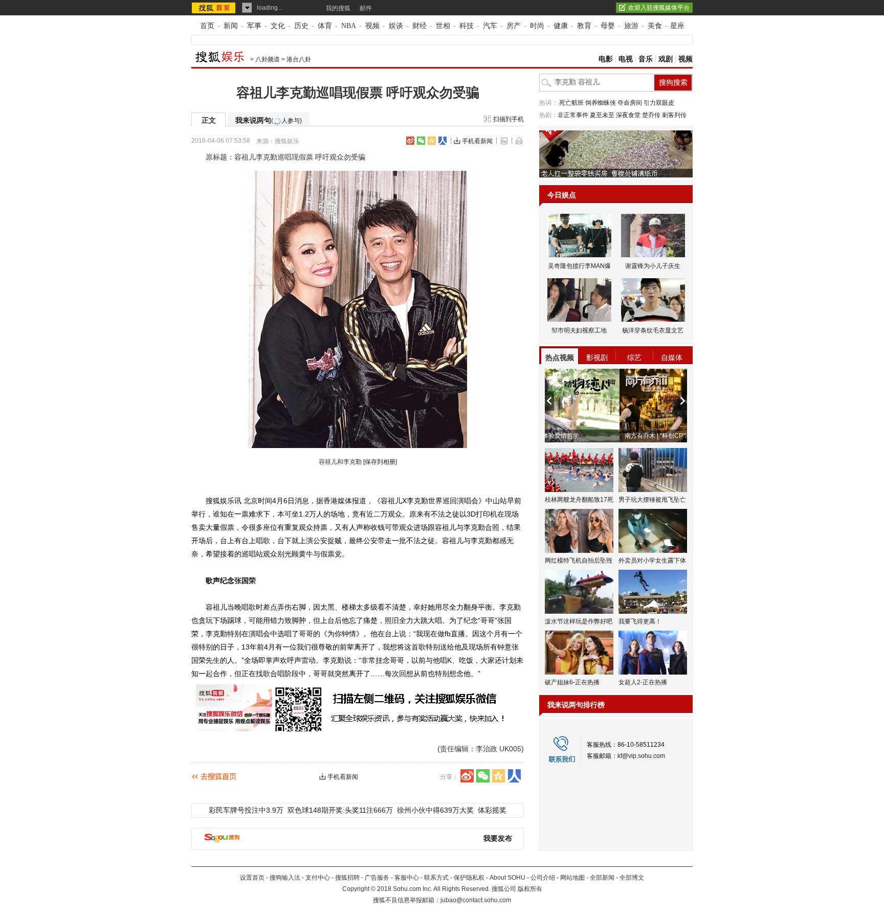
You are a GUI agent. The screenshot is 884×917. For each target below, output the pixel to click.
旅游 (631, 26)
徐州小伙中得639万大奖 (435, 810)
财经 (419, 26)
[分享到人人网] (442, 141)
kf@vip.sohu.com (641, 755)
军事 (254, 26)
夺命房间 (629, 102)
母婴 (608, 26)
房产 (513, 26)
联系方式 (436, 877)
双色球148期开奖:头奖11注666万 (340, 810)
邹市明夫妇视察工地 (579, 330)
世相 (443, 26)
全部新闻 (602, 877)
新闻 (231, 26)
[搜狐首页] (214, 7)
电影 (606, 59)
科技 (466, 26)
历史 (301, 26)
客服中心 (406, 877)
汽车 (490, 26)
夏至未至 (602, 115)
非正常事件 (573, 115)
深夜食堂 (628, 115)
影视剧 (597, 357)
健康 (561, 26)
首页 (207, 26)
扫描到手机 (508, 119)
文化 (278, 26)
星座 (677, 26)
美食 (655, 26)
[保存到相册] (380, 461)
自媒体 (671, 357)
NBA (348, 26)
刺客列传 (674, 115)
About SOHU (507, 877)
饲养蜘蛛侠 (600, 102)
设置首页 (252, 877)
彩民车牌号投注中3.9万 (246, 810)
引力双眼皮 (659, 102)
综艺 (634, 357)
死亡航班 (571, 102)
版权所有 (530, 888)
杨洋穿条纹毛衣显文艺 (652, 330)
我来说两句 (268, 120)
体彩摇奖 (492, 810)
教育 (584, 26)
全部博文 (632, 877)
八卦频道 (267, 59)
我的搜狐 (338, 8)
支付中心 (317, 877)
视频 (372, 26)
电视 (625, 59)
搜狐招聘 (347, 877)
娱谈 (396, 26)
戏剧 (665, 59)
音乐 (645, 59)
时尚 (537, 26)
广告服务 (377, 877)
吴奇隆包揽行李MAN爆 (579, 266)
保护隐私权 (469, 877)
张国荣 (245, 580)
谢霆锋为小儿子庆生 (652, 266)
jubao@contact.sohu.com (475, 900)
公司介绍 (543, 877)
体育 (325, 26)
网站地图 (572, 877)
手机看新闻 (477, 141)
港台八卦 (298, 59)
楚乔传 (651, 115)
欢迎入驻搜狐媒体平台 (659, 7)
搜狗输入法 (285, 877)
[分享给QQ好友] (432, 141)
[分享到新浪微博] (410, 141)
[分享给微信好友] (483, 775)
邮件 (366, 8)
